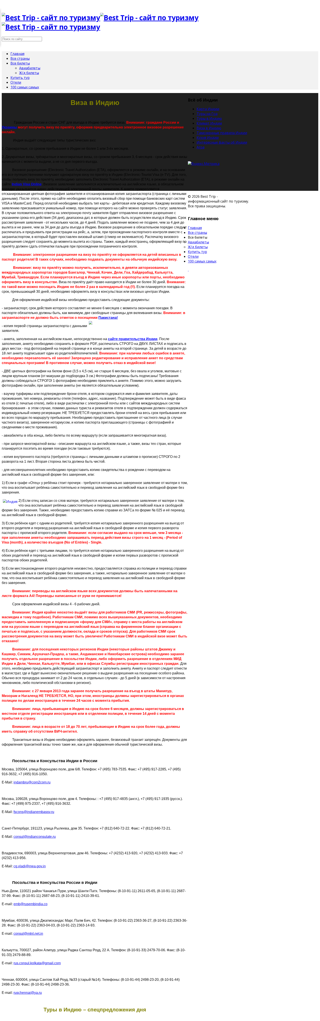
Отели (15, 82)
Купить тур (20, 77)
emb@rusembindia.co (30, 904)
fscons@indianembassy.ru (33, 812)
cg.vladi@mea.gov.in (29, 866)
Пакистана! (108, 317)
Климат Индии (209, 123)
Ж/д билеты (29, 72)
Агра (200, 147)
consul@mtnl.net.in (28, 933)
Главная (17, 53)
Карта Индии (208, 108)
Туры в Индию (209, 118)
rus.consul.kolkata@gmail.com (37, 963)
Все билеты (20, 63)
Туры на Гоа (207, 113)
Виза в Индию (209, 128)
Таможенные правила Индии (222, 132)
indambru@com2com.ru (32, 782)
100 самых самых (24, 87)
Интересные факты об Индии (222, 142)
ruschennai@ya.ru (27, 992)
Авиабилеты (29, 68)
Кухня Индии (208, 137)
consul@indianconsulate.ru (34, 836)
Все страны (20, 58)
